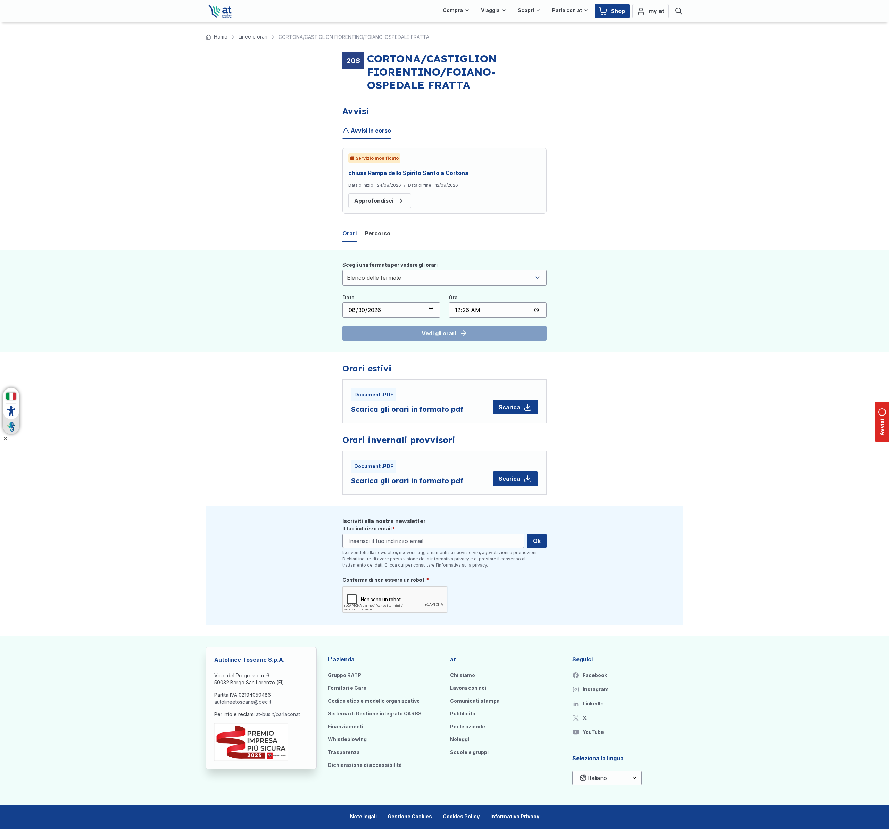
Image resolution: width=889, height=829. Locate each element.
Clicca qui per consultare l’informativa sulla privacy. (436, 565)
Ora (453, 297)
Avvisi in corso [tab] (371, 130)
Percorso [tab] (377, 233)
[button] (410, 816)
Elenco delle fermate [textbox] (374, 277)
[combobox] (444, 278)
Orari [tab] (349, 233)
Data (348, 297)
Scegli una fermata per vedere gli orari (390, 265)
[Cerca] (678, 11)
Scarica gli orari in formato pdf (407, 409)
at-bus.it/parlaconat (278, 714)
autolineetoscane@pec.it (242, 702)
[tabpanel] (444, 181)
